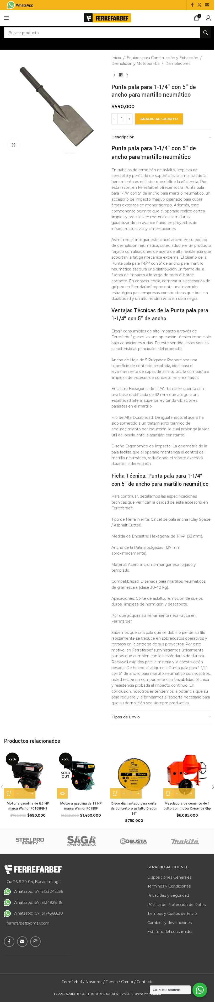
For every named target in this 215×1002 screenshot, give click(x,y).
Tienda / (113, 981)
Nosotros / (95, 981)
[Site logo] (107, 17)
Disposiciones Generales (169, 877)
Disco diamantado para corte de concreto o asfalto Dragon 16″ (134, 808)
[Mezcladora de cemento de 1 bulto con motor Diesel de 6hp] (187, 775)
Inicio (116, 57)
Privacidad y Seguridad (168, 895)
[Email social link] (207, 5)
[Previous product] (114, 75)
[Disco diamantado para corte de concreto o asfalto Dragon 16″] (134, 775)
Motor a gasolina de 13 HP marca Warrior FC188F (81, 806)
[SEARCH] (205, 32)
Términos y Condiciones (169, 886)
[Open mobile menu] (6, 18)
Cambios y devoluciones (169, 922)
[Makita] (185, 841)
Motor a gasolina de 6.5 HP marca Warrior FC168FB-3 (28, 806)
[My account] (208, 18)
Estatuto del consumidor (170, 931)
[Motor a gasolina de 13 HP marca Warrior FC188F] (81, 775)
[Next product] (127, 75)
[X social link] (199, 5)
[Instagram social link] (35, 941)
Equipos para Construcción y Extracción (162, 57)
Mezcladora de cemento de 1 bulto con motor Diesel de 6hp (187, 806)
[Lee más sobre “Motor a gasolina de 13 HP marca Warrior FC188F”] (62, 793)
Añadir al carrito (159, 119)
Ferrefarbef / (73, 981)
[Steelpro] (30, 841)
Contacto (145, 981)
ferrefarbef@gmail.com (28, 923)
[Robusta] (133, 841)
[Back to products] (121, 75)
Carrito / (128, 981)
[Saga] (82, 841)
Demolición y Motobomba (135, 63)
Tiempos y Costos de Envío (172, 913)
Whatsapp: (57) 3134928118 (38, 902)
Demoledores (177, 63)
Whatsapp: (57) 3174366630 (38, 913)
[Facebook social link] (192, 5)
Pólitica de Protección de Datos (176, 904)
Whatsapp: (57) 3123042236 (38, 891)
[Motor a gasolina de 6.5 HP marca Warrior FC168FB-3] (28, 775)
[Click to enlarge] (14, 145)
